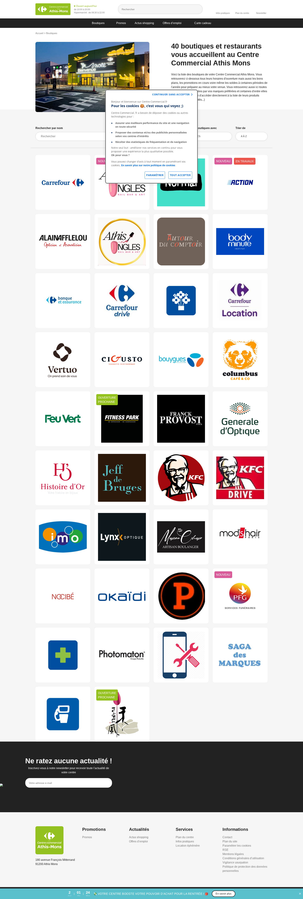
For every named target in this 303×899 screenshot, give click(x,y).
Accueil (39, 33)
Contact (227, 837)
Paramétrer (154, 175)
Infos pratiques (223, 13)
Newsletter (261, 13)
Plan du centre (242, 13)
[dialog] (151, 136)
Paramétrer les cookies (237, 845)
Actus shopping (144, 23)
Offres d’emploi (172, 23)
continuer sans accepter (171, 94)
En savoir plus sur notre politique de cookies (148, 165)
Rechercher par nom (49, 128)
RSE (225, 849)
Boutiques (98, 23)
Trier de (240, 128)
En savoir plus (223, 893)
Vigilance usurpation (235, 862)
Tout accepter (180, 175)
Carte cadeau (202, 23)
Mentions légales (233, 854)
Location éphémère (188, 845)
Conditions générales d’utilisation (243, 858)
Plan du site (230, 841)
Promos (121, 23)
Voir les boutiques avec (201, 128)
